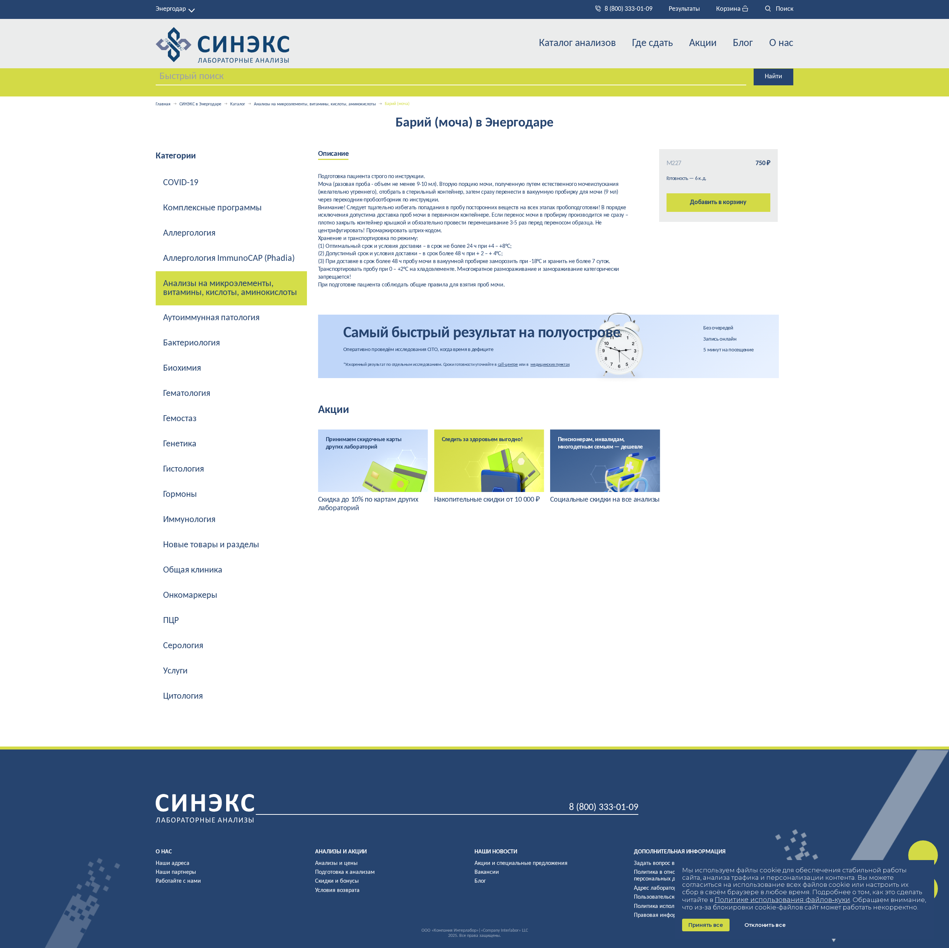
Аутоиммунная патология (211, 318)
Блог (743, 43)
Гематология (186, 393)
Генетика (179, 444)
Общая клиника (192, 570)
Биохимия (182, 368)
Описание (333, 154)
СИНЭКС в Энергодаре (200, 104)
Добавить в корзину (718, 202)
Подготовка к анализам (345, 872)
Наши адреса (172, 863)
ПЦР (171, 620)
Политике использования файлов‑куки (782, 900)
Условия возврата (337, 890)
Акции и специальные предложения (521, 863)
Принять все (705, 925)
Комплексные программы (212, 208)
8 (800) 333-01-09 (628, 9)
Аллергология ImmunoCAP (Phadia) (229, 258)
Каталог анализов (577, 43)
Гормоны (180, 494)
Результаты (684, 9)
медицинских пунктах (549, 365)
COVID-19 (180, 182)
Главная (163, 104)
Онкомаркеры (190, 595)
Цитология (183, 696)
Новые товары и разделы (211, 545)
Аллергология (189, 233)
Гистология (183, 469)
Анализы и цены (336, 863)
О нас (781, 43)
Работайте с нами (178, 881)
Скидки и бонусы (337, 881)
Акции (703, 43)
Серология (183, 646)
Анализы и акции (341, 852)
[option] (373, 471)
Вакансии (486, 872)
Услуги (175, 671)
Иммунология (189, 519)
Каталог (237, 104)
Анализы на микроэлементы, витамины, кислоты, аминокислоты (315, 104)
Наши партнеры (176, 872)
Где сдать (652, 43)
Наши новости (495, 852)
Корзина (729, 9)
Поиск (783, 9)
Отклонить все (765, 925)
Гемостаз (179, 418)
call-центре (508, 365)
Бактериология (191, 343)
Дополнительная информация (679, 852)
